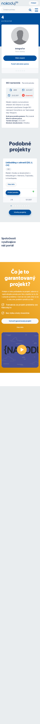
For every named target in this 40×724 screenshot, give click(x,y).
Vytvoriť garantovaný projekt (20, 321)
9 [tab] (29, 206)
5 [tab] (20, 206)
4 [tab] (18, 206)
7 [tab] (24, 206)
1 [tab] (11, 206)
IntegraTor (20, 49)
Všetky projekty (20, 212)
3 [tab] (15, 206)
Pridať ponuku (13, 192)
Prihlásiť (33, 3)
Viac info (11, 184)
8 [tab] (27, 206)
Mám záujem (20, 58)
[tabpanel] (20, 180)
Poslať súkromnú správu (20, 64)
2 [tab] (13, 206)
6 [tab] (22, 206)
